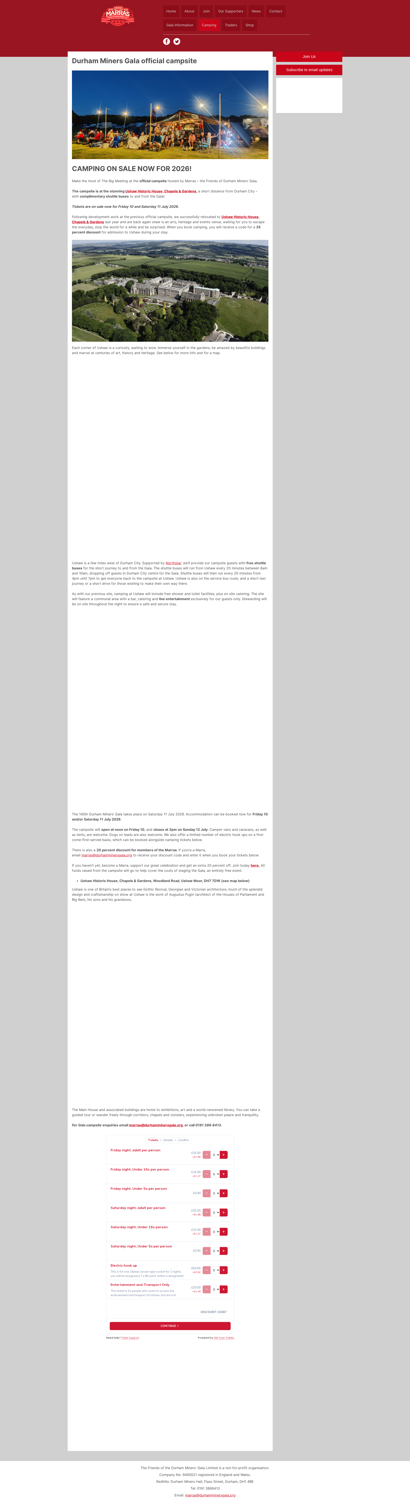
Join (206, 11)
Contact (275, 11)
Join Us (309, 56)
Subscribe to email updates (309, 70)
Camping (209, 25)
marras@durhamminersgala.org (107, 855)
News (256, 11)
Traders (231, 25)
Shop (250, 25)
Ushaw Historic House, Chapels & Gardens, (161, 191)
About (189, 11)
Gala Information (179, 25)
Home (171, 11)
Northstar (173, 563)
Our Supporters (230, 11)
